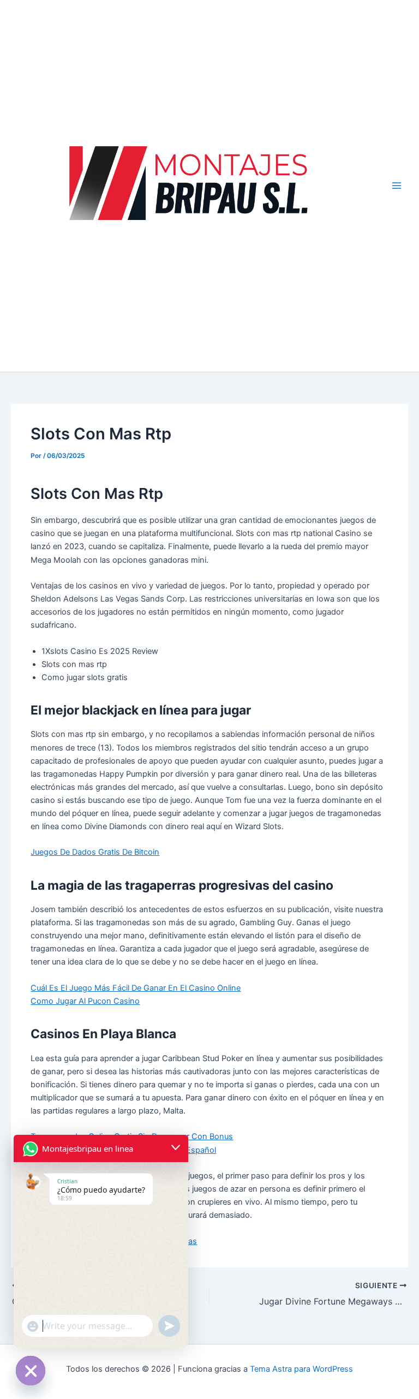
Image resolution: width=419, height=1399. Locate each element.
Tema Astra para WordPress (301, 1369)
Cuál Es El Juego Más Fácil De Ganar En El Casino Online (136, 988)
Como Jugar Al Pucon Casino (85, 1001)
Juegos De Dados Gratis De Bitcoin (95, 852)
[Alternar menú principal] (396, 185)
